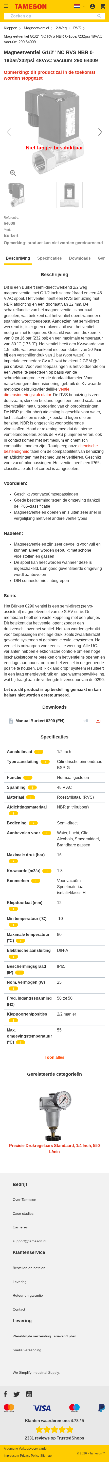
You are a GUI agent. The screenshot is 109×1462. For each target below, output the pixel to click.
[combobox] (54, 16)
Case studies (23, 1213)
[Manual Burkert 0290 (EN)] (98, 722)
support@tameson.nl (29, 1241)
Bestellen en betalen (29, 1268)
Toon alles (54, 1057)
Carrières (20, 1227)
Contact (19, 1309)
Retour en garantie (28, 1295)
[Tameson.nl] (30, 6)
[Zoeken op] (100, 16)
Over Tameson (24, 1200)
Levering (20, 1282)
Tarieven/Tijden (64, 1336)
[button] (7, 6)
